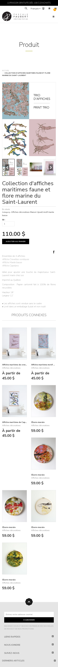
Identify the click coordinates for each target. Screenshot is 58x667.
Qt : (3, 220)
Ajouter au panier (15, 241)
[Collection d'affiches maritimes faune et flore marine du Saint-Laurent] (29, 119)
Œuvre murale (37, 422)
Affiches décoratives (20, 212)
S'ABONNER (29, 620)
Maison (33, 212)
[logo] (15, 17)
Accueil (5, 70)
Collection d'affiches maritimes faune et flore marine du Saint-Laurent (27, 193)
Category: (6, 212)
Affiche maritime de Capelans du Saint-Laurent (25, 422)
